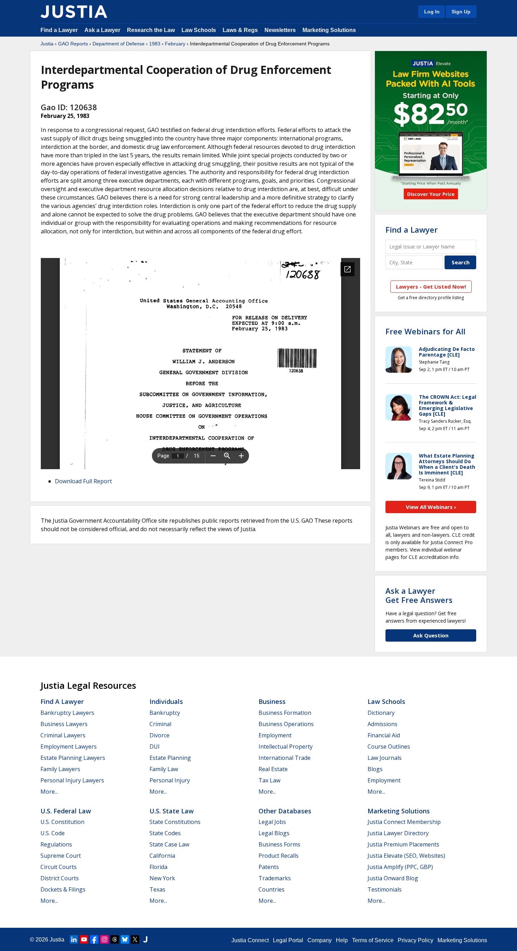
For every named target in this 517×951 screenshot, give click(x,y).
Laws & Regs (240, 30)
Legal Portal (288, 940)
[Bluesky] (125, 939)
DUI (154, 746)
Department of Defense (118, 43)
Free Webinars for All (425, 331)
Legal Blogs (273, 833)
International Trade (284, 758)
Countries (271, 889)
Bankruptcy (164, 713)
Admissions (382, 724)
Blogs (375, 769)
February (175, 43)
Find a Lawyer (59, 30)
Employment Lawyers (68, 746)
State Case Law (169, 844)
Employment (275, 735)
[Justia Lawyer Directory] (145, 939)
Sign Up (461, 11)
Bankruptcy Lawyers (67, 713)
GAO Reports (73, 43)
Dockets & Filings (62, 889)
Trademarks (274, 878)
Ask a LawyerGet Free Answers (419, 595)
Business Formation (284, 713)
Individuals (166, 701)
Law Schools (198, 30)
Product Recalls (278, 855)
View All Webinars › (431, 506)
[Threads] (114, 939)
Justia (46, 43)
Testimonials (385, 889)
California (162, 855)
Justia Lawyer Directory (398, 833)
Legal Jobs (272, 822)
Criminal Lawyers (62, 735)
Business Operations (286, 724)
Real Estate (273, 769)
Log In (432, 11)
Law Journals (385, 758)
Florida (158, 867)
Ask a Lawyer (103, 30)
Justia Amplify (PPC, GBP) (400, 867)
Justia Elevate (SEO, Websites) (406, 855)
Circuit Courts (58, 867)
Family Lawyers (60, 769)
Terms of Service (373, 940)
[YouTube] (84, 939)
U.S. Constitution (62, 822)
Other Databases (284, 811)
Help (342, 940)
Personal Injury (169, 780)
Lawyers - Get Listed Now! (431, 286)
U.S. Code (52, 833)
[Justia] (73, 11)
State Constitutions (174, 822)
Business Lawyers (64, 724)
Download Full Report (83, 481)
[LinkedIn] (74, 939)
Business (272, 701)
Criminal (160, 724)
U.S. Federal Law (65, 811)
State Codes (165, 833)
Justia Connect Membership (404, 822)
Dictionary (381, 713)
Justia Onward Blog (393, 878)
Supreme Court (60, 855)
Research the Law (151, 30)
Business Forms (279, 844)
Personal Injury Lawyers (72, 780)
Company (319, 940)
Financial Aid (384, 735)
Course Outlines (389, 746)
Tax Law (269, 780)
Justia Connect (250, 940)
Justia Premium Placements (403, 844)
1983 (154, 43)
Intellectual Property (285, 746)
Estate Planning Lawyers (72, 758)
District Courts (59, 878)
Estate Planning (170, 758)
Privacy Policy (415, 940)
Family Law (163, 769)
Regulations (56, 844)
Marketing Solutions (329, 30)
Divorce (159, 735)
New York (162, 878)
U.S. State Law (171, 811)
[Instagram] (104, 939)
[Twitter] (135, 939)
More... (49, 791)
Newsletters (280, 30)
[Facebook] (94, 939)
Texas (157, 889)
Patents (268, 867)
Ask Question (430, 635)
